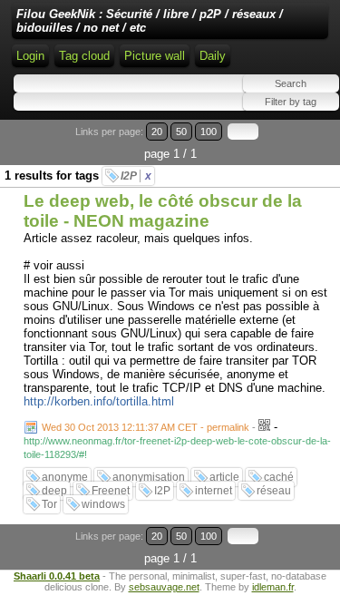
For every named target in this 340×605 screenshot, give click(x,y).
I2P (136, 176)
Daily (212, 56)
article (224, 477)
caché (279, 477)
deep (54, 490)
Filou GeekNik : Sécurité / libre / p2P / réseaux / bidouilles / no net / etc (149, 20)
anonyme (65, 477)
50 (181, 131)
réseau (274, 490)
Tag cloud (84, 56)
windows (103, 504)
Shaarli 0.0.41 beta (57, 576)
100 (208, 131)
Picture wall (154, 56)
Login (30, 56)
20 (156, 131)
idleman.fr (273, 586)
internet (213, 490)
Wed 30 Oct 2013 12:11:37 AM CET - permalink (145, 427)
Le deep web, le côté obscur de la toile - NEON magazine (163, 210)
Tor (49, 504)
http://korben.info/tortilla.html (99, 401)
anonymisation (148, 477)
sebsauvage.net (164, 586)
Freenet (111, 490)
